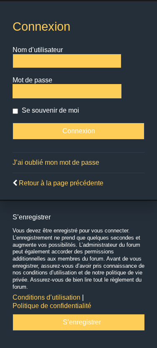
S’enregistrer (82, 322)
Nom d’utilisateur (38, 49)
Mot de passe (32, 80)
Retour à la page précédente (61, 183)
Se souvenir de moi (49, 110)
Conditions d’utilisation (46, 297)
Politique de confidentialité (52, 305)
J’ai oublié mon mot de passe (56, 162)
